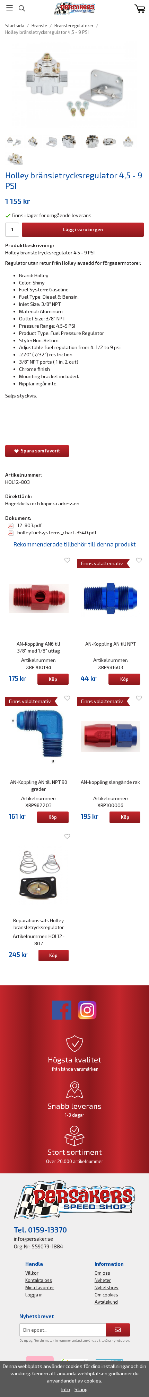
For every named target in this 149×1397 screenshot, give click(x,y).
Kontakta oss (38, 1280)
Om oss (102, 1273)
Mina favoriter (39, 1287)
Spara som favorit (39, 450)
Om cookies (106, 1294)
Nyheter (103, 1280)
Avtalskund (106, 1302)
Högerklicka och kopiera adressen (42, 503)
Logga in (34, 1294)
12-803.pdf (29, 525)
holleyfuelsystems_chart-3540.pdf (56, 532)
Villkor (31, 1273)
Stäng (81, 1389)
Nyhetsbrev (107, 1287)
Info (65, 1389)
